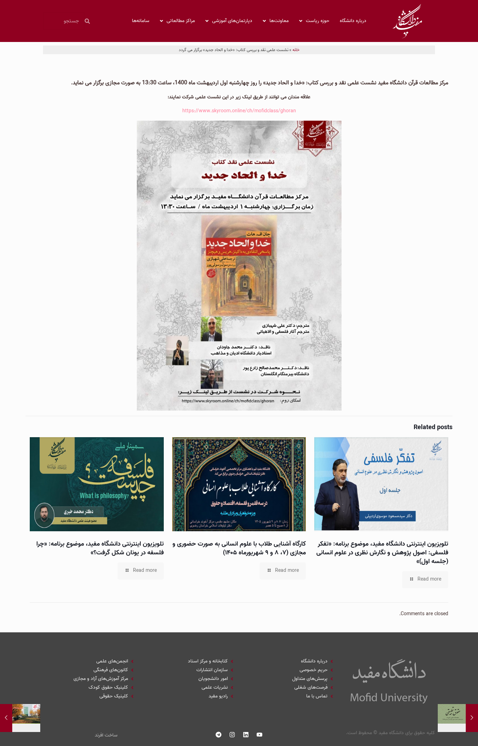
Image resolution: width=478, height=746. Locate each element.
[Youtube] (260, 734)
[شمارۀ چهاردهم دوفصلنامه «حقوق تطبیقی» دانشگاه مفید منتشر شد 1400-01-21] (472, 718)
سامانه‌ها (140, 21)
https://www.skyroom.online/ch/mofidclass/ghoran (239, 111)
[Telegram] (219, 734)
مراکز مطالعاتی (181, 21)
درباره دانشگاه (353, 21)
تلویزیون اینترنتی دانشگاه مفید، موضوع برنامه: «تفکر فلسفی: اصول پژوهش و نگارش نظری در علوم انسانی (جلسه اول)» (382, 553)
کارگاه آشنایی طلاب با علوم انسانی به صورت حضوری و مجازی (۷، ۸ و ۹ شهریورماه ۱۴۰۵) (239, 548)
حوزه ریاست (317, 21)
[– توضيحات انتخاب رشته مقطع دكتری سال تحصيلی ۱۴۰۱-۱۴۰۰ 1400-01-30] (6, 718)
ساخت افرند (106, 735)
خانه (296, 50)
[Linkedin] (246, 734)
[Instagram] (232, 734)
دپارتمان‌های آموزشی (232, 21)
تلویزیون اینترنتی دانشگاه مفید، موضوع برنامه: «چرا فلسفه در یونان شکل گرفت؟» (100, 548)
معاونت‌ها (279, 21)
